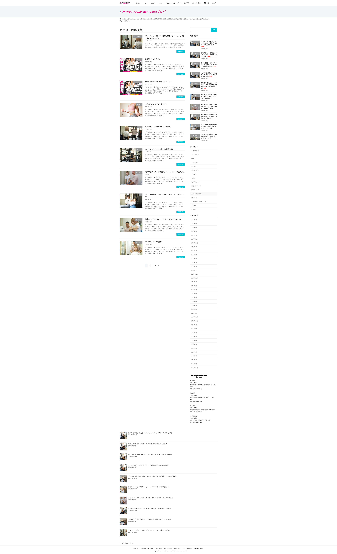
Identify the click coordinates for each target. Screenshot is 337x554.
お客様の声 (194, 197)
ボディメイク (195, 170)
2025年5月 (194, 258)
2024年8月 (194, 286)
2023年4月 (194, 348)
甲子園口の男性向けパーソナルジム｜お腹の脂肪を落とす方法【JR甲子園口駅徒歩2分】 (152, 476)
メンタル (193, 174)
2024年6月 (194, 293)
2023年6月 (194, 340)
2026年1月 (194, 235)
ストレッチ (194, 162)
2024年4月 (194, 301)
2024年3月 (194, 305)
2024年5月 (194, 297)
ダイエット (194, 166)
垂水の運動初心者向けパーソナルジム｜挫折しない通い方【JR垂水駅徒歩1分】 (209, 64)
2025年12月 (194, 239)
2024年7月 (194, 289)
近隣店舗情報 (195, 151)
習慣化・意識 (195, 190)
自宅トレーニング (196, 186)
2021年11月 (194, 367)
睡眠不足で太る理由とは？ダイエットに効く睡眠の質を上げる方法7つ (209, 54)
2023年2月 (194, 356)
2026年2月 (194, 231)
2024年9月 (194, 282)
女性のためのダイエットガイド (156, 104)
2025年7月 (194, 250)
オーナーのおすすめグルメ (198, 201)
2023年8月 (194, 332)
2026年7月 (194, 223)
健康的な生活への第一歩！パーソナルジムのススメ (163, 219)
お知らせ (193, 205)
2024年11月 (194, 274)
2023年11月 (194, 321)
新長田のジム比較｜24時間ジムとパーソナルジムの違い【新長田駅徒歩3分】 (209, 96)
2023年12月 (194, 317)
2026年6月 (194, 227)
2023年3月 (194, 352)
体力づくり (194, 178)
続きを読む (180, 51)
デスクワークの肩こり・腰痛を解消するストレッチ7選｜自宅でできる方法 (209, 136)
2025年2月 (194, 262)
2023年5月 (194, 344)
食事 (192, 158)
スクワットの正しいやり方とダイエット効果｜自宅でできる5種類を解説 (209, 74)
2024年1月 (194, 313)
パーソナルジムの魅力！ (153, 242)
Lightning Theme (168, 551)
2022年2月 (194, 364)
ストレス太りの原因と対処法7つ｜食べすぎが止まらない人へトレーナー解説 (209, 126)
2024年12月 (194, 270)
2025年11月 (194, 243)
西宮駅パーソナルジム (153, 59)
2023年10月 (194, 325)
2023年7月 (194, 336)
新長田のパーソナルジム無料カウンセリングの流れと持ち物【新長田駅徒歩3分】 (209, 106)
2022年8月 (194, 360)
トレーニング (195, 154)
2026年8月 (194, 219)
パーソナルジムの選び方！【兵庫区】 (158, 127)
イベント (193, 209)
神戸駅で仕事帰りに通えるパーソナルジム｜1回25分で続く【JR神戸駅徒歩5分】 (150, 433)
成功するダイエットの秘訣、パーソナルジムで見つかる (165, 172)
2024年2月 (194, 309)
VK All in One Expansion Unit (180, 551)
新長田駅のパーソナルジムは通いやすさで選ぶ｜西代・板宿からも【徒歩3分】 (209, 116)
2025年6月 (194, 254)
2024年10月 (194, 278)
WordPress (158, 551)
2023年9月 (194, 328)
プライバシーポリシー (128, 543)
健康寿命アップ (195, 182)
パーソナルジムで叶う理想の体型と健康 (159, 149)
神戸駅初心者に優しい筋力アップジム (158, 81)
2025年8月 (194, 247)
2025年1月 (194, 266)
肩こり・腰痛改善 (196, 193)
